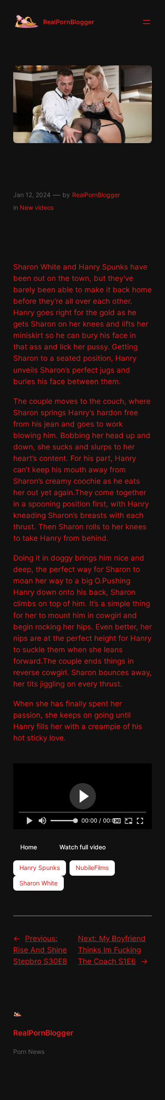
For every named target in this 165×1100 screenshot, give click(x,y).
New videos (37, 207)
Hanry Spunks (39, 867)
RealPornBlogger (68, 21)
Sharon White (38, 883)
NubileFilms (92, 867)
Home (28, 846)
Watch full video (82, 846)
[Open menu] (146, 22)
